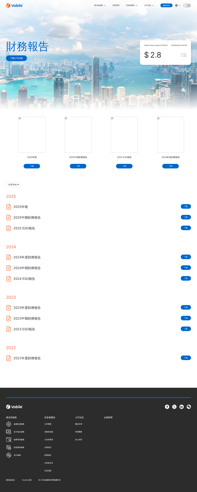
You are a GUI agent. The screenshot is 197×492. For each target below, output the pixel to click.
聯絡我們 (166, 5)
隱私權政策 (10, 480)
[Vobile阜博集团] (14, 5)
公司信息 (147, 5)
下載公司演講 (16, 58)
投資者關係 (130, 5)
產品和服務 (98, 5)
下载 (32, 166)
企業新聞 (115, 5)
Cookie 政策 (27, 480)
